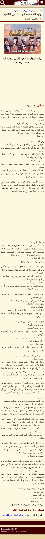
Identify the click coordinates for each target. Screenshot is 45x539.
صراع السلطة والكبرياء (13, 515)
